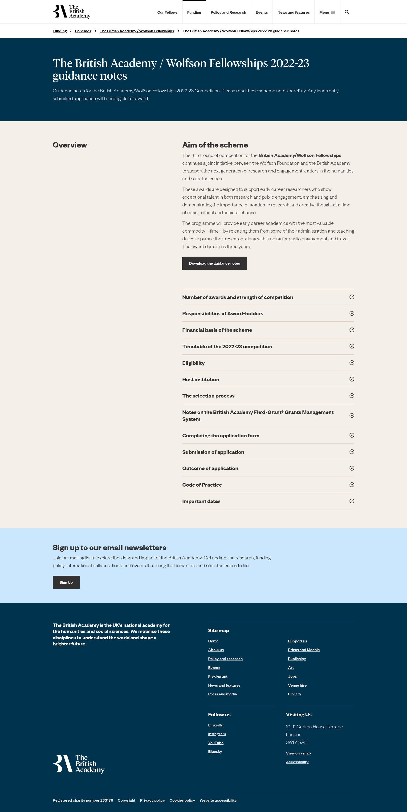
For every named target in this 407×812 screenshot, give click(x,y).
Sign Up (66, 582)
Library (294, 693)
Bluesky (215, 751)
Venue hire (297, 685)
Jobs (292, 676)
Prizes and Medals (304, 649)
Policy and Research (228, 12)
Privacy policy (152, 800)
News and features (293, 12)
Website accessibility (218, 800)
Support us (297, 640)
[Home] (71, 12)
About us (216, 649)
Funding (194, 12)
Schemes (83, 30)
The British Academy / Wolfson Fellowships (137, 30)
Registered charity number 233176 (83, 800)
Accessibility (297, 761)
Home (213, 640)
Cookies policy (182, 800)
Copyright (126, 800)
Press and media (222, 693)
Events (262, 12)
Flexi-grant (218, 676)
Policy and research (225, 658)
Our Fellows (167, 12)
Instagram (217, 733)
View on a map (298, 752)
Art (291, 667)
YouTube (216, 742)
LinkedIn (215, 724)
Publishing (297, 658)
